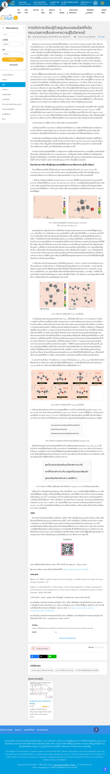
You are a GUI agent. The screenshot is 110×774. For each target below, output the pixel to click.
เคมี (3, 84)
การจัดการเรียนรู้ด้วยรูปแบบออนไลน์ (87, 670)
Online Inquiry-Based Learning (42, 670)
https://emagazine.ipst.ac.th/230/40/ (76, 569)
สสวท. (96, 3)
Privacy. (73, 764)
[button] (16, 17)
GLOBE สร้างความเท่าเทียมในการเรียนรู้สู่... (40, 702)
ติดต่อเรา (18, 729)
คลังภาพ (26, 11)
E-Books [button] (62, 11)
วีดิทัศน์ (19, 11)
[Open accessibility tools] (105, 769)
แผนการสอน (52, 11)
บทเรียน (43, 11)
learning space (12, 3)
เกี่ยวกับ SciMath (6, 729)
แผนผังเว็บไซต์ (29, 729)
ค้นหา (14, 59)
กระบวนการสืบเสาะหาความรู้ (64, 670)
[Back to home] (7, 17)
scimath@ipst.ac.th (44, 767)
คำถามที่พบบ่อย (42, 729)
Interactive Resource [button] (73, 11)
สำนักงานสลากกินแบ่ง (102, 3)
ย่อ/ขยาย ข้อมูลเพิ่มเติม (67, 638)
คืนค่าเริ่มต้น (14, 64)
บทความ (36, 10)
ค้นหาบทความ (12, 28)
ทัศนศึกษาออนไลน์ (90, 11)
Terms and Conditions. (61, 764)
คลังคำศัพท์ (104, 11)
